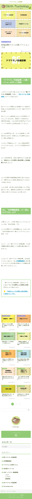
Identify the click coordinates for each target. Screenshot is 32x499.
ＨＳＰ (7, 475)
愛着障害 (7, 478)
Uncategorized (8, 486)
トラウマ (7, 476)
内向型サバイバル (9, 468)
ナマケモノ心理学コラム (11, 464)
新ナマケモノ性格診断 (6, 41)
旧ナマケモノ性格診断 (10, 482)
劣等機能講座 (7, 461)
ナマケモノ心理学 (16, 2)
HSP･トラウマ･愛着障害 (11, 472)
